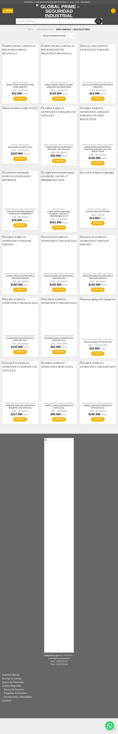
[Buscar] (98, 21)
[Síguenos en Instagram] (92, 2)
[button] (7, 10)
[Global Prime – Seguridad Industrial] (59, 10)
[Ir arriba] (57, 730)
